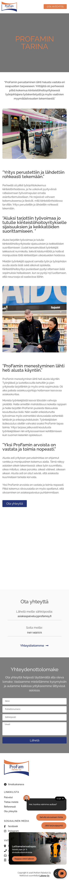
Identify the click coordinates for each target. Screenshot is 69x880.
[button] (35, 6)
